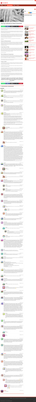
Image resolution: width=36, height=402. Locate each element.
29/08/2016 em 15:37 (21, 179)
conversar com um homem (4, 86)
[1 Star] (1, 81)
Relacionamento (9, 5)
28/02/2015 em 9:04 (21, 296)
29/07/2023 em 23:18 (21, 141)
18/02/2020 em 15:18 (21, 235)
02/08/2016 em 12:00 (21, 205)
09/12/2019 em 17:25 (21, 112)
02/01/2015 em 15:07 (21, 325)
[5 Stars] (4, 81)
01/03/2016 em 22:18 (21, 249)
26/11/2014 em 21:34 (21, 338)
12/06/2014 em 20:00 (21, 374)
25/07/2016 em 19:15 (21, 217)
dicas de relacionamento (10, 86)
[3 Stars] (2, 81)
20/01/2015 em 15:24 (21, 331)
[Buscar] (35, 0)
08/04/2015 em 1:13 (21, 278)
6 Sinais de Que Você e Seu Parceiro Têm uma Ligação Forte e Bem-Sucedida (32, 37)
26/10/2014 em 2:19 (21, 344)
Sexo (5, 5)
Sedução (2, 5)
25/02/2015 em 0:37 (21, 302)
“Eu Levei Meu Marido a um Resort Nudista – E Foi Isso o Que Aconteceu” (32, 31)
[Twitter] (31, 12)
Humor (14, 5)
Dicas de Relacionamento (7, 24)
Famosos (17, 5)
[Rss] (28, 12)
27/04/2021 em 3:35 (21, 230)
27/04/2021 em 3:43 (21, 188)
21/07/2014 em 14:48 (21, 353)
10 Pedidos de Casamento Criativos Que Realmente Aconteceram (31, 40)
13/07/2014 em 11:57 (21, 360)
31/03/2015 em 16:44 (21, 290)
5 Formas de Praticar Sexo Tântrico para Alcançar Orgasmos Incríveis (32, 47)
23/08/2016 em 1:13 (21, 193)
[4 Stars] (3, 81)
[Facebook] (30, 12)
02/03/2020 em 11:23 (21, 104)
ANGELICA (5, 353)
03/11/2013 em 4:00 (21, 390)
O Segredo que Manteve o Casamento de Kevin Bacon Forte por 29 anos (32, 34)
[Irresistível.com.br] (4, 3)
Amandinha (5, 390)
